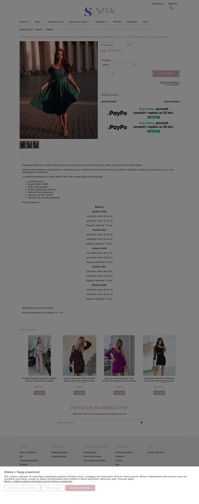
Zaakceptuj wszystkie (80, 488)
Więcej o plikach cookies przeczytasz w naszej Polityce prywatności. (38, 481)
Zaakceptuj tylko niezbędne (22, 488)
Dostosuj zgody (52, 488)
